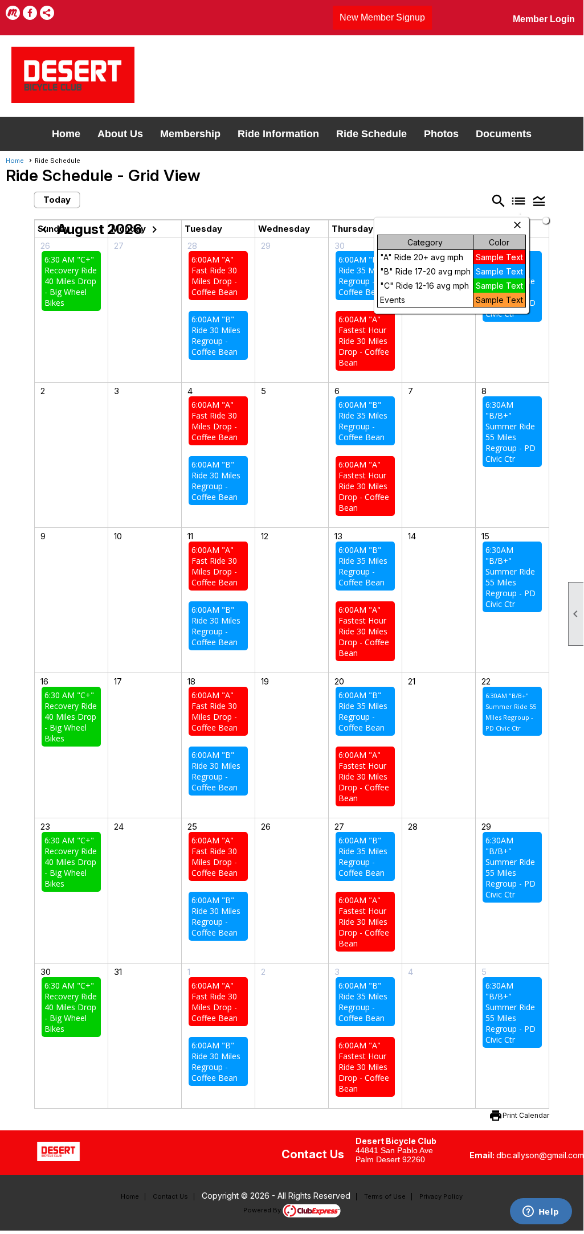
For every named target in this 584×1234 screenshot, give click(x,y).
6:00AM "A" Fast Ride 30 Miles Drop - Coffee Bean (214, 275)
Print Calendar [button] (526, 1115)
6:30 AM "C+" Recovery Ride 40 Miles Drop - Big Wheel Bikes (70, 281)
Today (57, 199)
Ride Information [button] (278, 134)
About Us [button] (120, 134)
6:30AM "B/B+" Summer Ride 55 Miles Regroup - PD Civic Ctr (510, 431)
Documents (504, 134)
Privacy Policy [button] (441, 1196)
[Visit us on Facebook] (30, 13)
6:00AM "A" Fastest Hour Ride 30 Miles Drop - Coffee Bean (363, 341)
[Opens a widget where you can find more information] (540, 1212)
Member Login (544, 19)
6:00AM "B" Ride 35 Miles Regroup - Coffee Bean (362, 275)
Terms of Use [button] (385, 1196)
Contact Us (170, 1196)
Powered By (263, 1210)
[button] (539, 201)
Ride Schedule (371, 134)
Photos (441, 134)
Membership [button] (190, 134)
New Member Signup (382, 17)
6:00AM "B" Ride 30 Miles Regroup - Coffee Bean (215, 335)
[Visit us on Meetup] (13, 13)
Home (66, 134)
